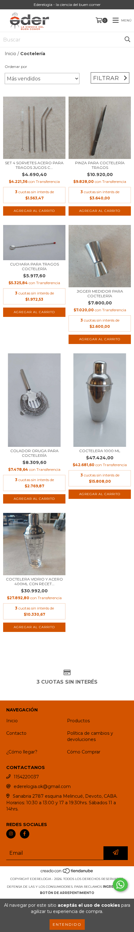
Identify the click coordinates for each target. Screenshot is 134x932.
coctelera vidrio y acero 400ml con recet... (34, 581)
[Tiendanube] (67, 873)
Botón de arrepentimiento (67, 893)
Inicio (10, 53)
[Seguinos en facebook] (24, 834)
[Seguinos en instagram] (11, 834)
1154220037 (26, 777)
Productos (78, 721)
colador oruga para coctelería (34, 453)
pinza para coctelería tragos (100, 165)
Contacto (16, 733)
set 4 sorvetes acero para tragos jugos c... (34, 165)
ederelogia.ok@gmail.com (42, 786)
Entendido (67, 924)
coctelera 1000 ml (99, 450)
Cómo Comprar (83, 752)
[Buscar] (127, 39)
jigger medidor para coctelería (100, 293)
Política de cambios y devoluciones (90, 736)
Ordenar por (16, 66)
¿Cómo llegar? (21, 752)
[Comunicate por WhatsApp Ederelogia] (120, 884)
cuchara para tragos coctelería (34, 266)
